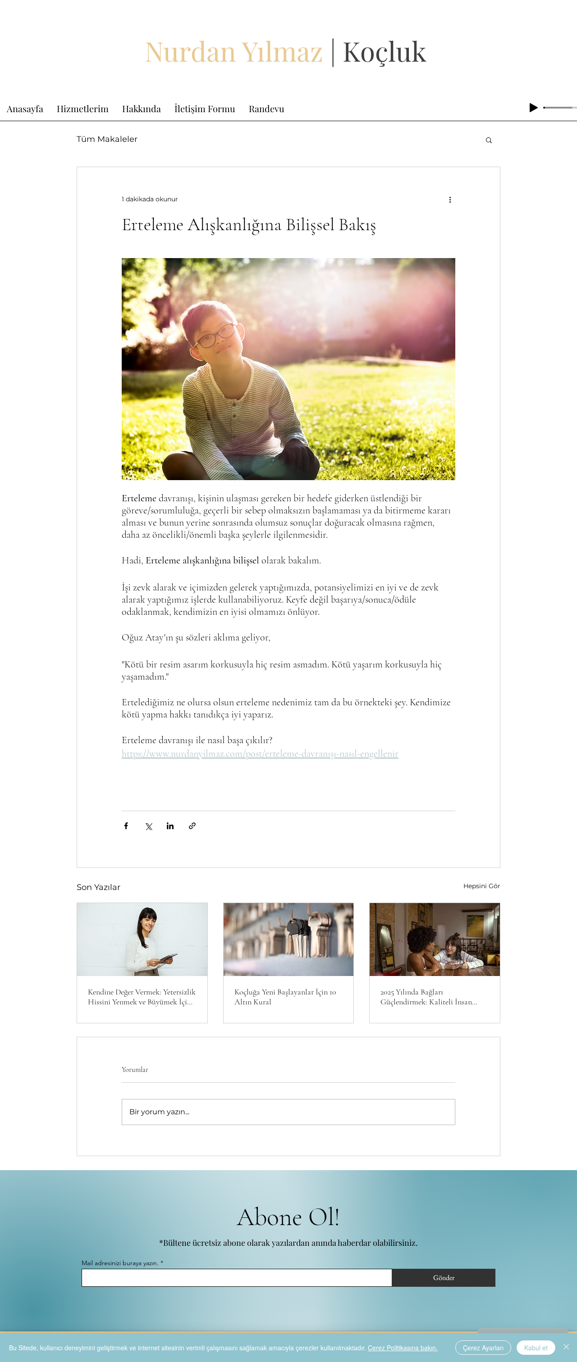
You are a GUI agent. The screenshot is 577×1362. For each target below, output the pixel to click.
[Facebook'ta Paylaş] (126, 826)
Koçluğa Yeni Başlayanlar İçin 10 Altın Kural (285, 997)
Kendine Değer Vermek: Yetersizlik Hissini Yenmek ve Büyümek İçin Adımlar (142, 997)
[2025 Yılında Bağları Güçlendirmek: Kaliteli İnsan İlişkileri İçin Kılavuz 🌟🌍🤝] (435, 939)
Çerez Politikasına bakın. (403, 1347)
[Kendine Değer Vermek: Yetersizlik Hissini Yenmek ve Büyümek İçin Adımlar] (142, 939)
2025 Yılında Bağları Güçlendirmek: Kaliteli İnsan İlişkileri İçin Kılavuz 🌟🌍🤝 (429, 997)
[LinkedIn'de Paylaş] (170, 826)
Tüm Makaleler (107, 139)
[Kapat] (566, 1347)
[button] (489, 139)
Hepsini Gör (481, 886)
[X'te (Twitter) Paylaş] (148, 826)
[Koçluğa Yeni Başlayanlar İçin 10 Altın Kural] (289, 939)
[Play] (534, 107)
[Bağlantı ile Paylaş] (192, 826)
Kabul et (536, 1347)
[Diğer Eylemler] (449, 199)
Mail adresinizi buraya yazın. (120, 1263)
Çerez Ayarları (483, 1347)
